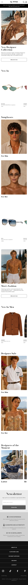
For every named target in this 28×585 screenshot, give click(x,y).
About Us (14, 547)
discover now (14, 59)
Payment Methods (14, 556)
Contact (14, 565)
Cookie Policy (4, 575)
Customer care (14, 551)
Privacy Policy (24, 575)
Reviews (14, 560)
